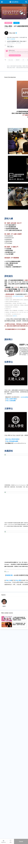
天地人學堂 (9, 441)
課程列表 (15, 315)
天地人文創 (10, 60)
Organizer (3, 842)
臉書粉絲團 (15, 441)
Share (24, 5)
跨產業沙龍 (9, 575)
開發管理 (17, 60)
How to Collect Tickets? (15, 55)
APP (23, 60)
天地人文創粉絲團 (10, 400)
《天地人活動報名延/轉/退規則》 (18, 296)
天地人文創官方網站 (11, 399)
